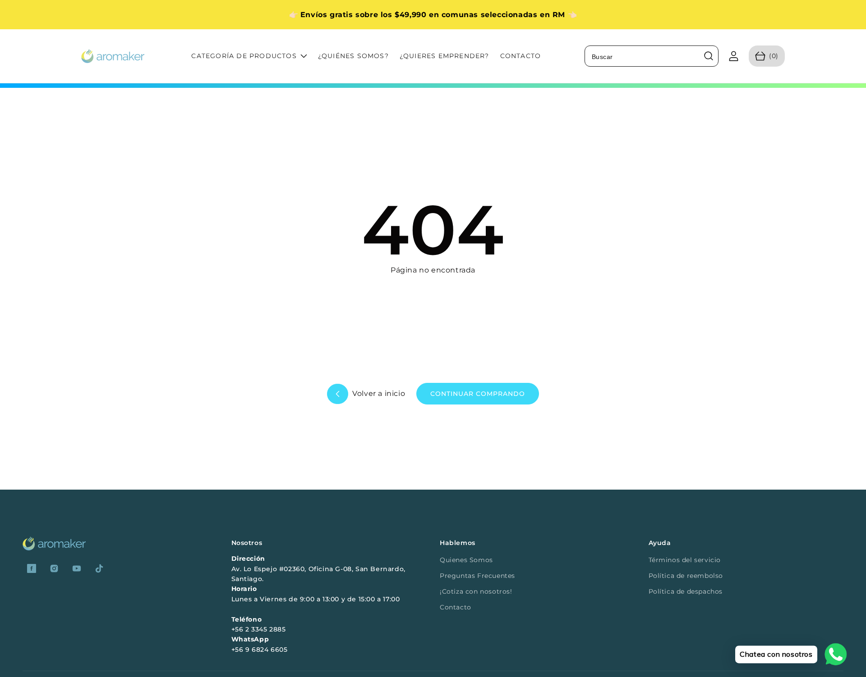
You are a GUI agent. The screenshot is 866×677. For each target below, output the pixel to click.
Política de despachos (686, 591)
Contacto (455, 607)
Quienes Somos (466, 560)
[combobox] (652, 56)
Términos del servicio (685, 560)
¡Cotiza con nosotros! (476, 591)
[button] (767, 56)
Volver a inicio (377, 393)
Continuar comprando (477, 394)
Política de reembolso (686, 576)
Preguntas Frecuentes (477, 576)
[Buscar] (709, 56)
